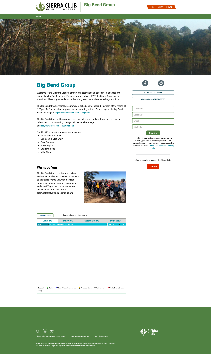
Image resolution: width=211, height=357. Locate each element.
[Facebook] (145, 83)
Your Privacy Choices (101, 336)
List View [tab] (47, 220)
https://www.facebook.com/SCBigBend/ (72, 112)
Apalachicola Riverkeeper (153, 99)
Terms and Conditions (157, 145)
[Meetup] (161, 83)
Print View (115, 220)
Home (38, 16)
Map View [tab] (68, 220)
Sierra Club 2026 (109, 343)
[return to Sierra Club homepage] (149, 332)
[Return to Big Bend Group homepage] (56, 7)
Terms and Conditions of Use (79, 336)
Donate (153, 166)
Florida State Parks (153, 92)
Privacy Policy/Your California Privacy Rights (50, 336)
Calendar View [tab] (91, 220)
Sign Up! (153, 132)
